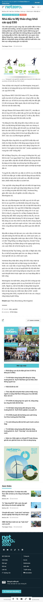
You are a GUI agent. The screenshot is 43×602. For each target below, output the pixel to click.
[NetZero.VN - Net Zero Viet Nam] (13, 7)
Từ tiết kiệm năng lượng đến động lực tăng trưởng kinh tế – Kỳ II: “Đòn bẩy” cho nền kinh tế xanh (20, 431)
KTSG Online (13, 312)
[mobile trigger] (3, 7)
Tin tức (23, 14)
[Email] (21, 599)
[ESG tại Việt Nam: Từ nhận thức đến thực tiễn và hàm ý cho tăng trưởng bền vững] (36, 494)
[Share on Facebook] (13, 599)
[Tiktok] (15, 550)
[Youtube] (7, 550)
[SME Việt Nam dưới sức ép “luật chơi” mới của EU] (36, 524)
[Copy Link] (26, 599)
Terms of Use (5, 3)
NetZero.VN (5, 498)
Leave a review (34, 320)
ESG (10, 309)
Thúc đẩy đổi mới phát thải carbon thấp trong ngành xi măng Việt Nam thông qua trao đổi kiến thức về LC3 (21, 394)
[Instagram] (11, 550)
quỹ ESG (14, 309)
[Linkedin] (22, 550)
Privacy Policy (23, 1)
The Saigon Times (7, 46)
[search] (29, 7)
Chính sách (7, 14)
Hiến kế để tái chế (12, 387)
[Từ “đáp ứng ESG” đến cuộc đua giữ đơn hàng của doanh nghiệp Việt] (36, 505)
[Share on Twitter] (17, 599)
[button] (21, 366)
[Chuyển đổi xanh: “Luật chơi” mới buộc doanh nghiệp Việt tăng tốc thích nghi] (36, 515)
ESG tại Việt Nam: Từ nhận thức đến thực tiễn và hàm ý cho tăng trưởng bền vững (15, 494)
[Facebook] (4, 550)
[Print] (30, 599)
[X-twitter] (18, 550)
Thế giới (15, 14)
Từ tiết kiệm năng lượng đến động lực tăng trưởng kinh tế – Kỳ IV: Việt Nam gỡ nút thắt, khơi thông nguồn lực (21, 380)
